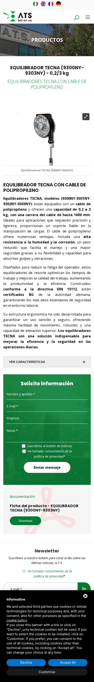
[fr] (51, 4)
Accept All (68, 662)
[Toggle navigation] (88, 17)
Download (25, 520)
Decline (26, 662)
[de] (58, 4)
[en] (43, 4)
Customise (47, 672)
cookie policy (17, 620)
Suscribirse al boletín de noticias (49, 446)
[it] (35, 4)
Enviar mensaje (47, 467)
